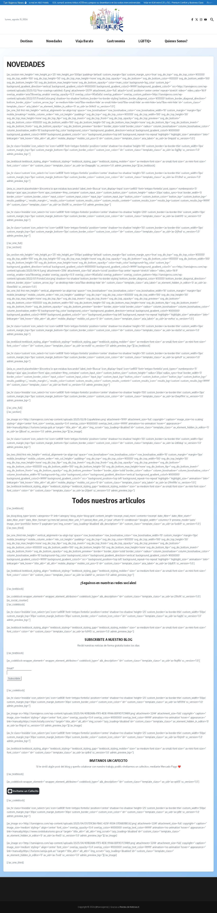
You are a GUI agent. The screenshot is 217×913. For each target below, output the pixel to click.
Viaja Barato (84, 41)
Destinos (26, 41)
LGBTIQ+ (145, 41)
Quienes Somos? (176, 41)
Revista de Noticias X (129, 907)
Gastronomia (116, 41)
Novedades (54, 41)
